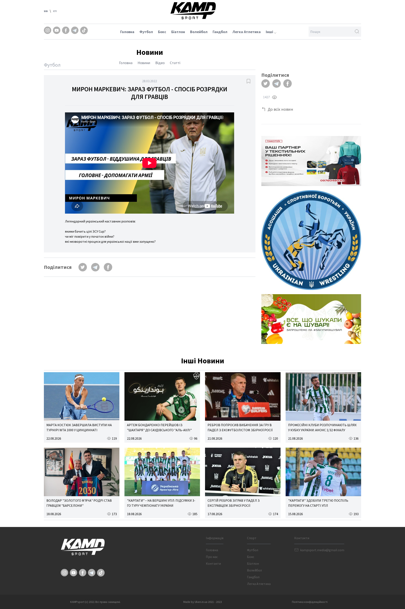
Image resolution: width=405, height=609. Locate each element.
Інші (270, 31)
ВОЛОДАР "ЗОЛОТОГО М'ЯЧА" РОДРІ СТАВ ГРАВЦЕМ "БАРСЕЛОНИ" (79, 503)
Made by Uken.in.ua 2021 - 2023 (202, 602)
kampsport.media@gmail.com (322, 550)
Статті (175, 62)
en (55, 11)
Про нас (212, 557)
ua (46, 11)
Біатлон (178, 31)
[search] (356, 31)
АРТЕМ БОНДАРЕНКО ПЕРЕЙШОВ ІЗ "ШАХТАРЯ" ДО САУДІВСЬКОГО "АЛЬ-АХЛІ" (159, 427)
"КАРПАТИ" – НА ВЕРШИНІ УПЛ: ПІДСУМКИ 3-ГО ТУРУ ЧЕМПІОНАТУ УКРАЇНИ (161, 503)
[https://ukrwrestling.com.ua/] (311, 240)
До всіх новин (280, 109)
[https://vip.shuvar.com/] (311, 319)
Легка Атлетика (246, 31)
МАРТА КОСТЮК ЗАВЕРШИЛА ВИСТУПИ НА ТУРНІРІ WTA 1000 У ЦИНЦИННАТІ (79, 427)
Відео (160, 62)
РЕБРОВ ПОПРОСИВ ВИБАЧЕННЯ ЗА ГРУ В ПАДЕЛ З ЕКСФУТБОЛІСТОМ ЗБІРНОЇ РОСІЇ (240, 427)
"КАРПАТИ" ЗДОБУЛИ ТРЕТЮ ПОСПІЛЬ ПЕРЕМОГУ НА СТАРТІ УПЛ (318, 503)
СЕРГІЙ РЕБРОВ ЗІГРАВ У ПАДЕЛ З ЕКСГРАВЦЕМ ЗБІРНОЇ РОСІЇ (234, 503)
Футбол (146, 31)
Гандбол (220, 31)
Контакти (213, 563)
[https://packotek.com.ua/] (311, 161)
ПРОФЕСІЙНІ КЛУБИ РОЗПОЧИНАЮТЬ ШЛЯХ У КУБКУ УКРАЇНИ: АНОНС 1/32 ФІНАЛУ (322, 427)
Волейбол (199, 31)
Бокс (162, 31)
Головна (127, 31)
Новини (144, 62)
